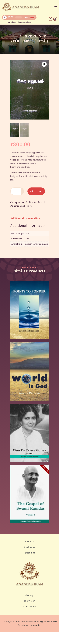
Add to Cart (36, 191)
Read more (29, 500)
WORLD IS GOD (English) (29, 365)
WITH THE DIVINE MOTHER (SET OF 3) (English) (30, 426)
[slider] (32, 17)
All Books (31, 202)
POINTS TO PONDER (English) (29, 304)
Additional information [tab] (25, 218)
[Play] (5, 17)
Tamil (41, 202)
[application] (19, 18)
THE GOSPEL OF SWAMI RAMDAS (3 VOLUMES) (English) (29, 487)
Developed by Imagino (29, 625)
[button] (44, 64)
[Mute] (26, 17)
